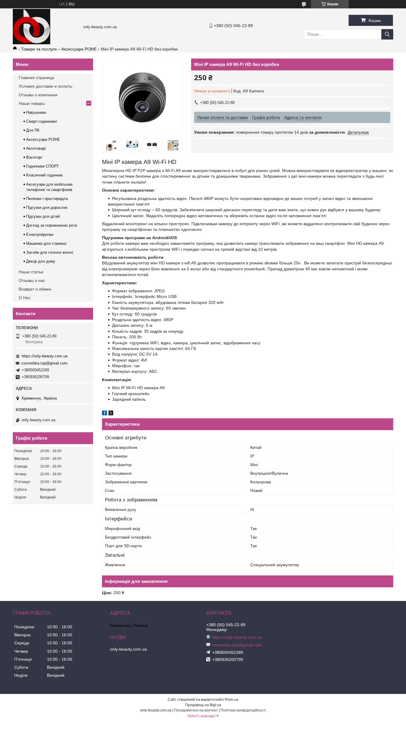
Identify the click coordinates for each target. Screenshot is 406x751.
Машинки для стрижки (46, 243)
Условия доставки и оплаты (45, 86)
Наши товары (32, 103)
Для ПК (33, 130)
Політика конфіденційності (243, 710)
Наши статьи (31, 271)
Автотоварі (36, 148)
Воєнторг (34, 157)
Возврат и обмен (35, 289)
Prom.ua (231, 700)
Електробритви (39, 234)
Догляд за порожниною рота (51, 225)
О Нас (25, 297)
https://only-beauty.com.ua (44, 356)
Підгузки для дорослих (47, 207)
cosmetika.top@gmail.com (44, 363)
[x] (110, 413)
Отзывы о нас (32, 280)
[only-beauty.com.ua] (31, 42)
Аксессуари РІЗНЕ (79, 49)
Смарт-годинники (41, 121)
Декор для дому (40, 261)
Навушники (36, 112)
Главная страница (36, 77)
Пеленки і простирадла (47, 198)
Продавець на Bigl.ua (203, 705)
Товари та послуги (39, 49)
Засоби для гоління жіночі (49, 252)
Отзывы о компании (38, 94)
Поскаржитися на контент (196, 710)
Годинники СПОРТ (42, 166)
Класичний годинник (44, 175)
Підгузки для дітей (43, 216)
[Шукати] (387, 34)
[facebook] (104, 413)
